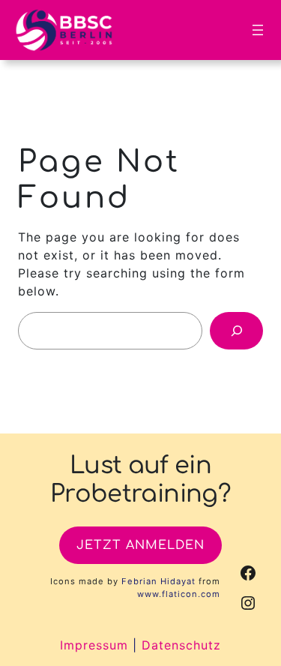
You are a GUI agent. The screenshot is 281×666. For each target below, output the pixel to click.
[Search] (236, 330)
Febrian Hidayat (158, 581)
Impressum (94, 645)
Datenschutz (181, 645)
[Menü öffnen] (258, 30)
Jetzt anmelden (140, 545)
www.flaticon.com (178, 594)
